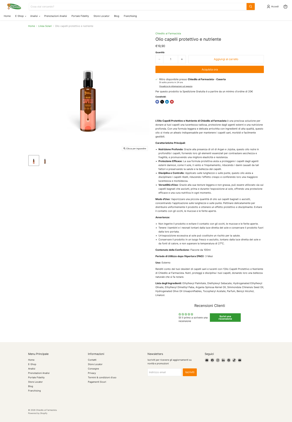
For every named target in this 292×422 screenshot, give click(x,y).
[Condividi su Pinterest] (172, 102)
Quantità (159, 52)
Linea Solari (45, 26)
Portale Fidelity (80, 15)
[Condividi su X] (162, 102)
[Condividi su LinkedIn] (167, 102)
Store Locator (101, 15)
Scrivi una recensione (225, 317)
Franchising (130, 15)
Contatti (92, 359)
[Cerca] (251, 6)
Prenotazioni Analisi (55, 15)
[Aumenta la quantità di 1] (182, 59)
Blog (116, 15)
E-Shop (19, 15)
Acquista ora (210, 69)
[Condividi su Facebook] (157, 102)
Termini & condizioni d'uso (102, 377)
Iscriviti (189, 372)
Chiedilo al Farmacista (168, 33)
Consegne (93, 368)
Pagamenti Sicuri (97, 381)
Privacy (92, 373)
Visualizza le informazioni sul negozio (175, 86)
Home (7, 15)
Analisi (34, 15)
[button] (273, 6)
